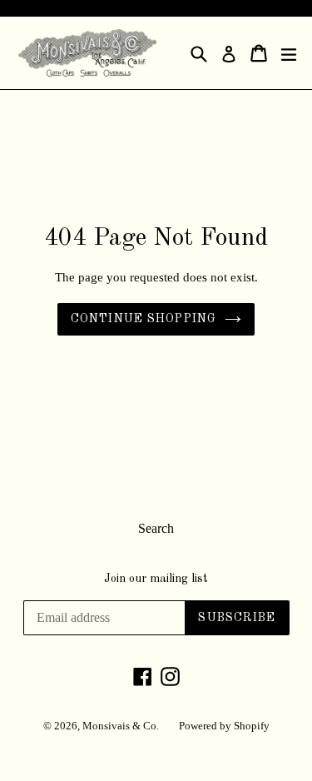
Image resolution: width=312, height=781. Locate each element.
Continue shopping (143, 319)
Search (156, 528)
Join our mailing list (156, 579)
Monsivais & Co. (120, 725)
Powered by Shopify (224, 725)
